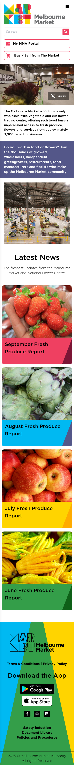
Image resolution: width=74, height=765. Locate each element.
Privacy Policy (55, 664)
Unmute (58, 96)
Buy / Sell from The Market (36, 55)
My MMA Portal (26, 43)
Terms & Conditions (23, 664)
